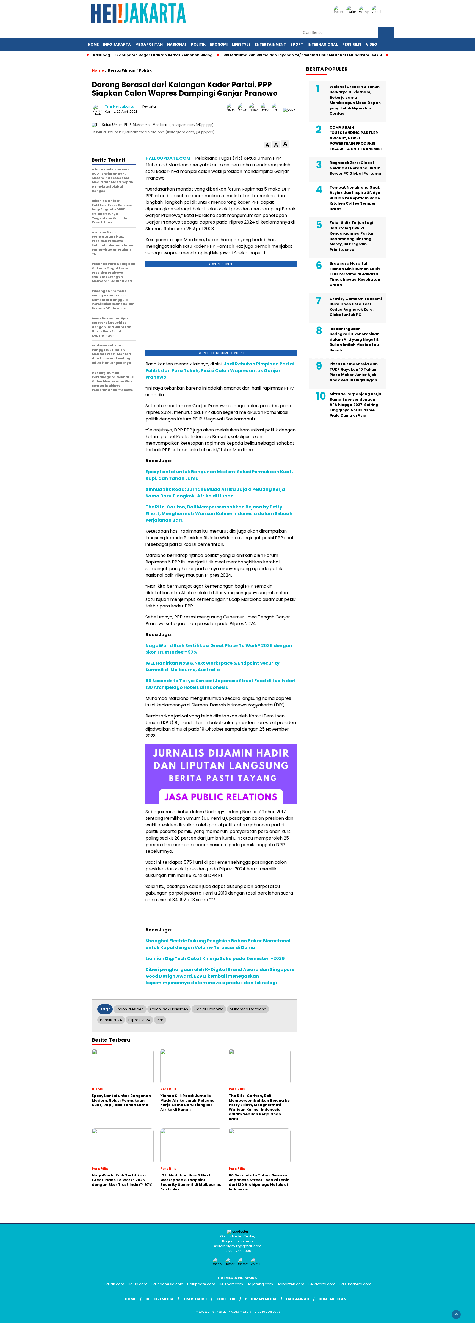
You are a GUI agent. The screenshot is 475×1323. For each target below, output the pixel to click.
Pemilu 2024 (111, 1019)
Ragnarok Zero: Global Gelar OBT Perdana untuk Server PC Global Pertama (355, 168)
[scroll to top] (456, 1314)
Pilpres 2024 (139, 1019)
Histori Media (159, 1299)
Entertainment (270, 44)
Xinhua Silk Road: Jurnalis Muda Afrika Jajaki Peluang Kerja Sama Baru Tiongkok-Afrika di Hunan (215, 492)
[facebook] (339, 12)
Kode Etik (225, 1299)
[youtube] (377, 12)
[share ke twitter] (243, 109)
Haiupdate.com (201, 1284)
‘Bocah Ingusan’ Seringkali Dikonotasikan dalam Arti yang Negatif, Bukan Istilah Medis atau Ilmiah (354, 339)
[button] (267, 145)
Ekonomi (219, 44)
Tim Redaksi (195, 1299)
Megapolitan (149, 44)
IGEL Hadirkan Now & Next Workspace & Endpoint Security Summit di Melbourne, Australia (212, 666)
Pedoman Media (261, 1299)
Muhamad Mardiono (248, 1009)
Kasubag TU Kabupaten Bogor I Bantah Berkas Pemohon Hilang (152, 55)
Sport (296, 44)
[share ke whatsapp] (255, 109)
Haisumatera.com (355, 1284)
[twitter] (352, 12)
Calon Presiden (130, 1009)
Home (93, 44)
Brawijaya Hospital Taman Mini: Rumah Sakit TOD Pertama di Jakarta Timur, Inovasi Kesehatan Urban (355, 274)
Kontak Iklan (332, 1299)
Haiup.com (137, 1284)
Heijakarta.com (321, 1284)
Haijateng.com (260, 1284)
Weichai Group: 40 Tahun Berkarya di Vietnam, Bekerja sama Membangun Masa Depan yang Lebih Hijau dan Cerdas (355, 100)
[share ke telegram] (266, 109)
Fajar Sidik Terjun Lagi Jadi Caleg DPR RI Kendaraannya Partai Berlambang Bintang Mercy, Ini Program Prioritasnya (351, 236)
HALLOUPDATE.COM (167, 158)
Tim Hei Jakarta (119, 106)
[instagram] (365, 12)
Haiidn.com (114, 1284)
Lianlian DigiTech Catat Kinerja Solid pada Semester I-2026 (215, 958)
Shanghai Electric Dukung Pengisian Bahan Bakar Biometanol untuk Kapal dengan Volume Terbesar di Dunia (218, 944)
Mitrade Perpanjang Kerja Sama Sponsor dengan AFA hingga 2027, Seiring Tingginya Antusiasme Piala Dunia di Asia (355, 404)
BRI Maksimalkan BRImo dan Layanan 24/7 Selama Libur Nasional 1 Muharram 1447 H (302, 55)
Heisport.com (231, 1284)
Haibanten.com (290, 1284)
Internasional (323, 44)
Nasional (177, 44)
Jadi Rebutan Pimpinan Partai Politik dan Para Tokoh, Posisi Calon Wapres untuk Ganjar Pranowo (219, 370)
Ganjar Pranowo (208, 1009)
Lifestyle (241, 44)
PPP (160, 1019)
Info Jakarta (117, 44)
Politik (198, 44)
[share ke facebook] (232, 109)
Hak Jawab (297, 1299)
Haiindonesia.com (167, 1284)
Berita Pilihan (121, 70)
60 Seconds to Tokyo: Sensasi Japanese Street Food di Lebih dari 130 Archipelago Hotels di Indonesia (220, 684)
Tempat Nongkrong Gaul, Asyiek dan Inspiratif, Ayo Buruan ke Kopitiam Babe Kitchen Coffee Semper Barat (355, 198)
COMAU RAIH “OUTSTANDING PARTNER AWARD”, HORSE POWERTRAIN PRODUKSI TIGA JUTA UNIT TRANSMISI (356, 138)
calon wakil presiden (169, 1009)
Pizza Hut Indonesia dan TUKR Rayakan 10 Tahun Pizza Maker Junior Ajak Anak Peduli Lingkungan (354, 372)
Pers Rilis (351, 44)
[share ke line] (277, 109)
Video (371, 44)
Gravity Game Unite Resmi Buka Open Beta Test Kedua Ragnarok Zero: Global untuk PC (356, 306)
